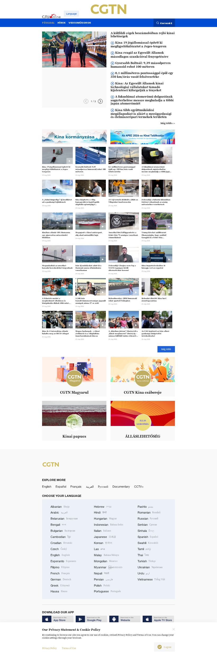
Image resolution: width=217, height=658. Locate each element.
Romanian (149, 512)
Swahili (148, 543)
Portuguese (107, 591)
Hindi (100, 512)
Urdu (144, 573)
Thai (143, 555)
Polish (102, 585)
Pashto (145, 507)
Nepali (101, 573)
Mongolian (105, 561)
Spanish (148, 537)
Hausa (59, 591)
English (46, 486)
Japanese (105, 537)
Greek (60, 585)
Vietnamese (151, 579)
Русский (103, 486)
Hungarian (105, 518)
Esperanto (63, 561)
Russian (148, 518)
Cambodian (61, 537)
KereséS (166, 23)
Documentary (121, 486)
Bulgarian (63, 531)
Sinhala (146, 531)
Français (76, 486)
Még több (166, 349)
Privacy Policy (49, 648)
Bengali (58, 525)
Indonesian (108, 525)
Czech (59, 549)
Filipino (60, 567)
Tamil (144, 549)
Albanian (60, 507)
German (61, 579)
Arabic (59, 512)
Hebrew (102, 507)
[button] (100, 101)
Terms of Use (69, 648)
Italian (102, 531)
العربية (90, 486)
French (60, 573)
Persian (103, 579)
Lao (99, 549)
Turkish (147, 561)
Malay (106, 555)
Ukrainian (150, 567)
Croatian (61, 543)
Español (61, 486)
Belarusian (64, 518)
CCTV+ (139, 486)
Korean (103, 543)
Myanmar (108, 567)
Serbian (147, 525)
